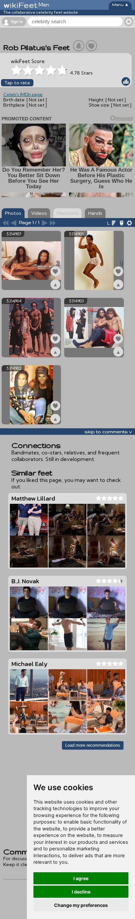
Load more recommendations (92, 745)
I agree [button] (80, 878)
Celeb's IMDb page (23, 94)
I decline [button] (81, 891)
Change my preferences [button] (81, 905)
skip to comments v (108, 431)
